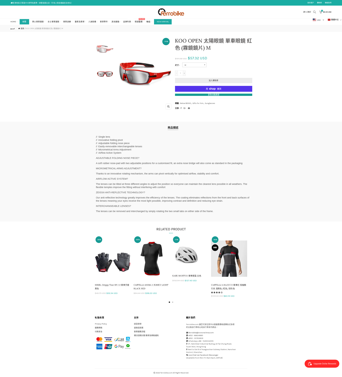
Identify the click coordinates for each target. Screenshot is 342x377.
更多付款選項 (213, 95)
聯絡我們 (328, 3)
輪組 (148, 22)
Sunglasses (210, 103)
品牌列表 (128, 20)
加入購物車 (213, 80)
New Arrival (163, 22)
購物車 (319, 3)
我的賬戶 (310, 3)
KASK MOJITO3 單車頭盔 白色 (186, 275)
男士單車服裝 (38, 22)
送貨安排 (137, 324)
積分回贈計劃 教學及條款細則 (146, 335)
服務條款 (98, 328)
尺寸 (177, 65)
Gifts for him (198, 103)
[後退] (12, 28)
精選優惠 (139, 20)
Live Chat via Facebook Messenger (203, 355)
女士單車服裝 (53, 22)
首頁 (22, 28)
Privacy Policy (101, 324)
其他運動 (115, 22)
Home (13, 22)
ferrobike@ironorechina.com (201, 333)
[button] (217, 292)
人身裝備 (92, 22)
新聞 (24, 22)
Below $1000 (185, 103)
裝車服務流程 (139, 331)
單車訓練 (67, 22)
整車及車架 (80, 22)
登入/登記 (307, 12)
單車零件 (104, 22)
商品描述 (173, 127)
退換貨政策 (138, 328)
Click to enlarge (168, 106)
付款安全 (98, 331)
